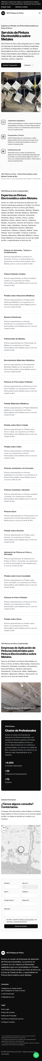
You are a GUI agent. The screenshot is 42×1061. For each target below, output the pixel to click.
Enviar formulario (21, 926)
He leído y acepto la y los (22, 920)
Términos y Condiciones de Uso (17, 921)
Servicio (25, 883)
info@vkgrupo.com (7, 997)
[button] (21, 849)
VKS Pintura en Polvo (15, 13)
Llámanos (27, 65)
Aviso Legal (5, 1009)
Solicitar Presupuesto (10, 65)
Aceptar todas (6, 7)
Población (26, 900)
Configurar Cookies (8, 1022)
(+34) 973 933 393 (7, 994)
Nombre (7, 883)
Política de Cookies (8, 1012)
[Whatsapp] (36, 1055)
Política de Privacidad (27, 919)
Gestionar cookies (21, 7)
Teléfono (25, 892)
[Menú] (39, 13)
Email (6, 892)
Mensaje (7, 909)
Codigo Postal (9, 900)
